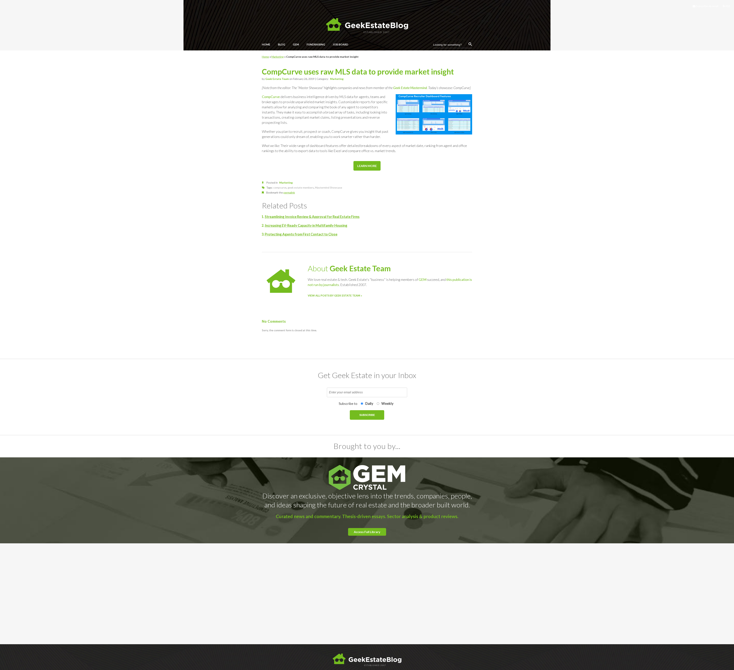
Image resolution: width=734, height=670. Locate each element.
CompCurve (271, 97)
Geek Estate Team (277, 78)
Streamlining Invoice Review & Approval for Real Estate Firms (312, 217)
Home (265, 56)
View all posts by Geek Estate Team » (335, 295)
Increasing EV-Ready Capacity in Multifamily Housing (306, 225)
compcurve (280, 187)
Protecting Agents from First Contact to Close (301, 234)
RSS (727, 6)
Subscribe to (348, 403)
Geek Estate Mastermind (410, 88)
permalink (289, 192)
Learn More (367, 166)
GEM (422, 279)
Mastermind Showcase (328, 187)
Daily (369, 403)
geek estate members (301, 187)
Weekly (387, 403)
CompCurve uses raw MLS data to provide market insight (358, 71)
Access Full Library (367, 532)
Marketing (277, 56)
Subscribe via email (706, 6)
